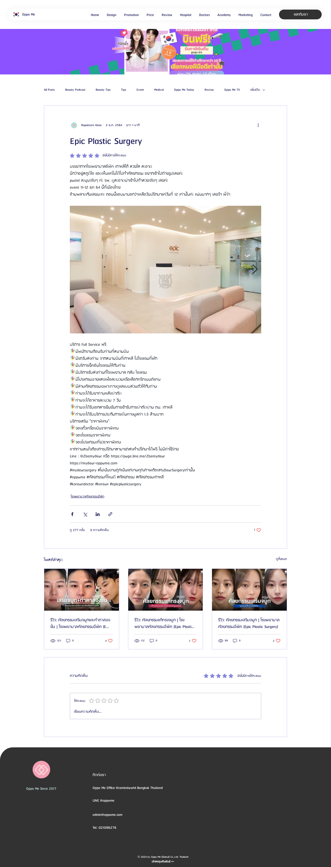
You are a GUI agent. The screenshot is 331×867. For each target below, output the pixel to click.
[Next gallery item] (255, 269)
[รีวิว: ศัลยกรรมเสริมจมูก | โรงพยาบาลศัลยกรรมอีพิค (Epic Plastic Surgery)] (249, 590)
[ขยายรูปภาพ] (165, 269)
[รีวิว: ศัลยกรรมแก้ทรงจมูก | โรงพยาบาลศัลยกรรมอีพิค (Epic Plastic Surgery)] (165, 590)
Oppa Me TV (232, 90)
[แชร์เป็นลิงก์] (110, 514)
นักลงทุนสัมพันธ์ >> (163, 861)
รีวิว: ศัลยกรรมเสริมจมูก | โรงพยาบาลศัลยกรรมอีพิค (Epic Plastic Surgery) (249, 623)
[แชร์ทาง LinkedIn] (97, 514)
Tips (123, 90)
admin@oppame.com (107, 815)
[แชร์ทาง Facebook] (72, 514)
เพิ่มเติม (255, 90)
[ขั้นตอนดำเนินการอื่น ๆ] (258, 125)
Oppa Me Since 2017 (41, 789)
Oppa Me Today (184, 90)
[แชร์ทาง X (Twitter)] (84, 514)
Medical (159, 90)
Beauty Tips (103, 90)
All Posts (49, 90)
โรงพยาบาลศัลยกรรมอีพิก (87, 496)
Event (140, 90)
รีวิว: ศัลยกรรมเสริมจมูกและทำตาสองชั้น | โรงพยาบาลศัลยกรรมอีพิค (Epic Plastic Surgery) (80, 623)
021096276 (107, 828)
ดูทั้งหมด (281, 559)
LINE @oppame (104, 800)
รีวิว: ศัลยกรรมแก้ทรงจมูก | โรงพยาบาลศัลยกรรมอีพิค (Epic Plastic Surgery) (163, 623)
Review (209, 90)
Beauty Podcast (75, 90)
